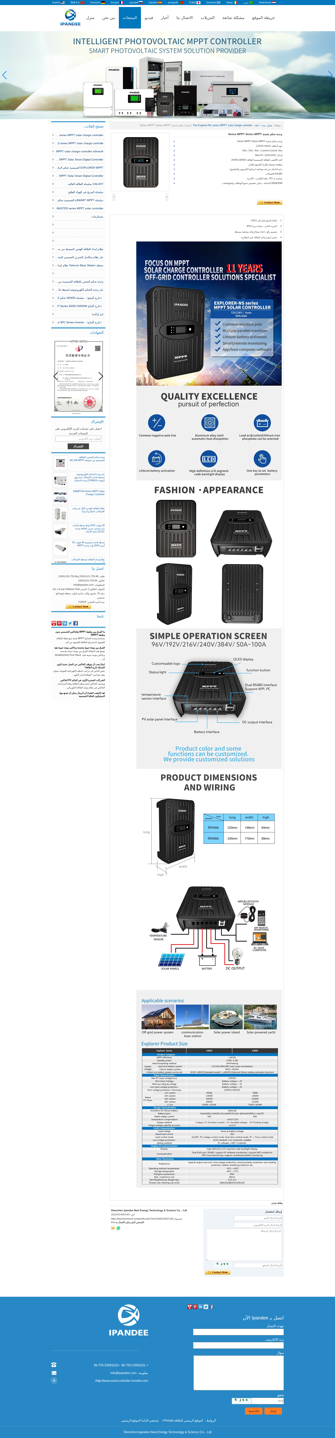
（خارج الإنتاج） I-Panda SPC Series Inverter (79, 322)
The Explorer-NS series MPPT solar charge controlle (79, 143)
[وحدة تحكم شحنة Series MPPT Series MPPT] (140, 162)
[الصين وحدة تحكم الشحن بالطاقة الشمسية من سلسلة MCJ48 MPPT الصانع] (60, 463)
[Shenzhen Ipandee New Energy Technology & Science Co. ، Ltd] (70, 29)
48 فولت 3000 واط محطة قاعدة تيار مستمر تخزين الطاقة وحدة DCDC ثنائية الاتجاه (89, 528)
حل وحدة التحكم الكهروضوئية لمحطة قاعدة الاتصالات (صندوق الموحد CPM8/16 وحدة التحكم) (79, 289)
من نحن (108, 18)
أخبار (165, 18)
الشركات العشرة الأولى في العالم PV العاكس (82, 664)
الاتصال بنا (184, 18)
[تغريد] (70, 623)
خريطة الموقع (263, 18)
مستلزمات (97, 216)
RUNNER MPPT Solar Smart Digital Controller (79, 175)
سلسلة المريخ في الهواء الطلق (85, 192)
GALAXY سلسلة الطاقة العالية (85, 183)
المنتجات (130, 18)
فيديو (149, 18)
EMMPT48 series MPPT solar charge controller (79, 135)
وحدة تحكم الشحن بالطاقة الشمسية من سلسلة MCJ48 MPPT (79, 281)
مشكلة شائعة (233, 18)
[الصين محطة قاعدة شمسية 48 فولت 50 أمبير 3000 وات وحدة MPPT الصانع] (60, 548)
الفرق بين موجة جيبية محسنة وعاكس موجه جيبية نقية (79, 632)
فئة (256, 125)
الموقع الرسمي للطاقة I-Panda (182, 1420)
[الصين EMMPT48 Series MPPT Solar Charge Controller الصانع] (60, 497)
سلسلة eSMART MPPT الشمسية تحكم (80, 200)
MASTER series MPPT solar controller (80, 208)
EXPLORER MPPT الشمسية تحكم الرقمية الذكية (79, 167)
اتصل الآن (78, 606)
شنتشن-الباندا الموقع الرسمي (140, 1420)
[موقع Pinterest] (59, 623)
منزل (90, 18)
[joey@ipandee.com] (113, 1228)
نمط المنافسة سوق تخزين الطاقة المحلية (85, 693)
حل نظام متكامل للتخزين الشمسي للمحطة (79, 257)
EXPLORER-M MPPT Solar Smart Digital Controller (79, 159)
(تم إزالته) (97, 314)
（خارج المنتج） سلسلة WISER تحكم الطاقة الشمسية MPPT (79, 297)
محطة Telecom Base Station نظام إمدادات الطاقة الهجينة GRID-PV (79, 265)
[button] (172, 116)
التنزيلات (208, 18)
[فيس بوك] (75, 623)
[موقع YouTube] (54, 623)
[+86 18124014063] (118, 1228)
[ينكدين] (64, 623)
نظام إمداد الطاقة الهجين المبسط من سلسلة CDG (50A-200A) (79, 249)
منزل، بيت (266, 125)
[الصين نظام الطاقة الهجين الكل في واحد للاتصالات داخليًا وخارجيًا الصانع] (60, 514)
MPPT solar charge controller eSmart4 (79, 151)
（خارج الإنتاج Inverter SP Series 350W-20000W (79, 306)
